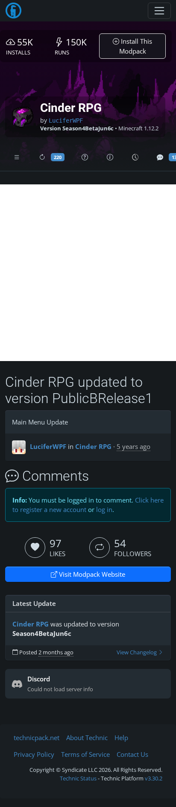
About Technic (87, 737)
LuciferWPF (66, 120)
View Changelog (137, 652)
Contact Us (132, 754)
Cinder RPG (93, 446)
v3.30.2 (153, 778)
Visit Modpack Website (91, 574)
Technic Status (78, 778)
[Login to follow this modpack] (99, 547)
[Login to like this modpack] (35, 547)
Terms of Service (85, 754)
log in (104, 509)
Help (121, 737)
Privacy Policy (34, 754)
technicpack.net (36, 737)
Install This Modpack (136, 46)
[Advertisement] (88, 272)
